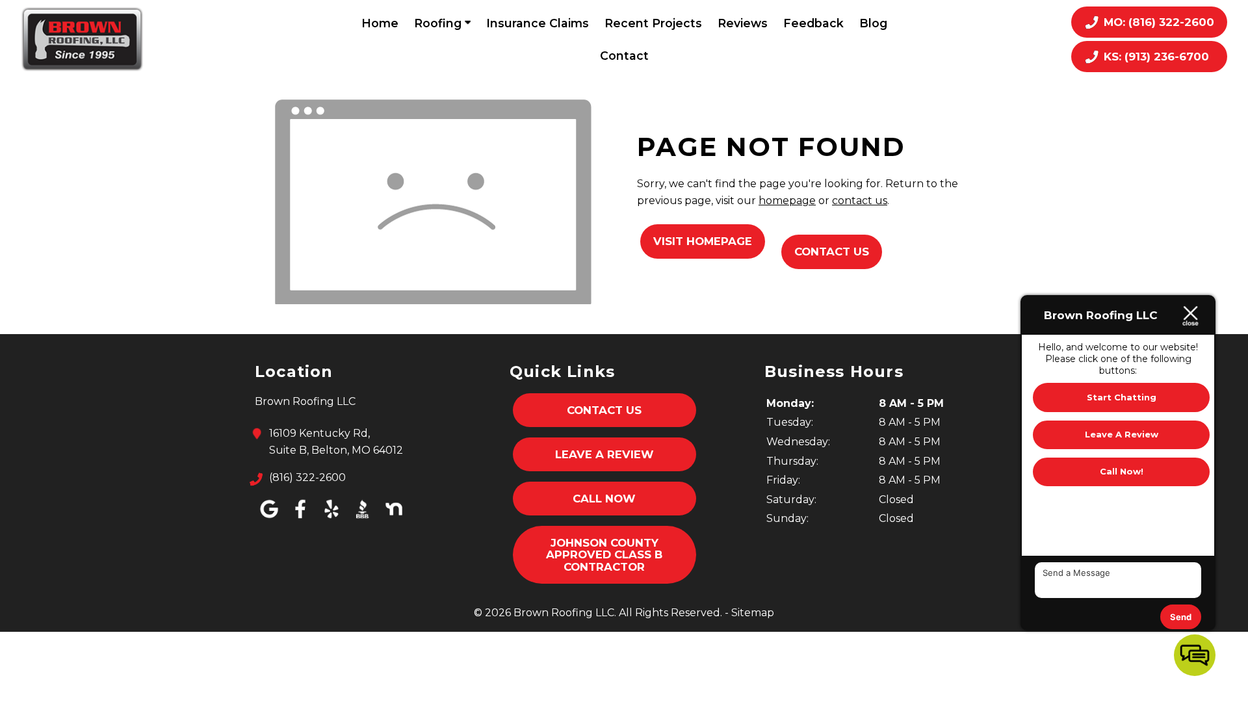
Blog (873, 23)
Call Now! (1121, 471)
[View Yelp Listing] (331, 518)
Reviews (743, 23)
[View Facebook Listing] (300, 518)
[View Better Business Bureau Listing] (362, 518)
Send (1180, 617)
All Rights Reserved (669, 612)
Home (379, 23)
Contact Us (831, 251)
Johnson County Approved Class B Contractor (604, 554)
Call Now (604, 498)
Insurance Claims (537, 23)
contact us (859, 200)
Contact (624, 55)
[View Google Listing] (269, 518)
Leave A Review (604, 454)
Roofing (439, 23)
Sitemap (752, 612)
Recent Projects (653, 23)
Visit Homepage (702, 241)
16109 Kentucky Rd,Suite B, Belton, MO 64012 (336, 441)
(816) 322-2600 (307, 477)
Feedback (813, 23)
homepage (787, 200)
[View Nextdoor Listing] (394, 518)
